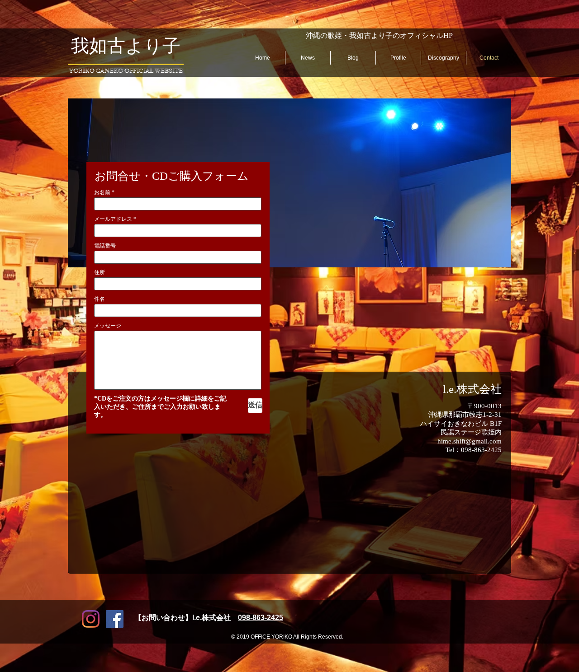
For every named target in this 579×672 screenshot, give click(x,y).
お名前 (102, 192)
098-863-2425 (260, 617)
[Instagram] (91, 619)
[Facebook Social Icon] (114, 619)
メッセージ (107, 325)
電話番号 (105, 245)
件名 (99, 299)
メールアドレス (113, 219)
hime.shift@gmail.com (469, 441)
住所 (99, 272)
